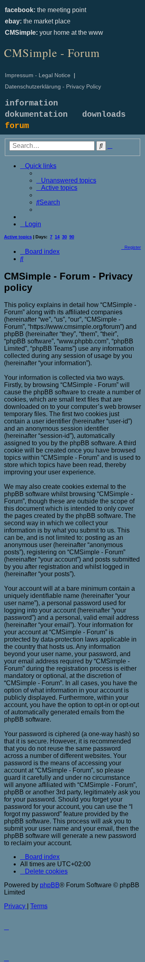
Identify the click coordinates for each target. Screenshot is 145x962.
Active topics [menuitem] (18, 236)
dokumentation (36, 114)
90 (71, 236)
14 (57, 236)
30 (64, 236)
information (31, 103)
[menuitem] (66, 180)
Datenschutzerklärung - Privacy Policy (53, 86)
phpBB (50, 885)
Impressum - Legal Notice (37, 75)
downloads (104, 114)
